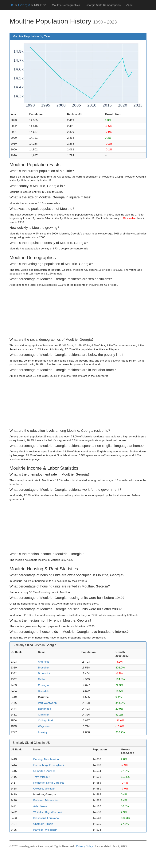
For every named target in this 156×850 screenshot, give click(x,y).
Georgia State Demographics (103, 4)
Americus (43, 661)
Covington (44, 685)
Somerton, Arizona (44, 770)
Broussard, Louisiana (46, 817)
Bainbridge (44, 708)
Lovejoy (42, 732)
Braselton (43, 667)
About (129, 4)
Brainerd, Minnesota (45, 800)
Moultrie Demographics (66, 4)
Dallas (41, 679)
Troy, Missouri (41, 776)
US (12, 5)
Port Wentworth (47, 702)
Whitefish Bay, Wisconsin (48, 812)
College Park (45, 720)
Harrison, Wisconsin (45, 829)
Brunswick (44, 673)
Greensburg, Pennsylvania (49, 765)
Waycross (44, 726)
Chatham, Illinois (43, 823)
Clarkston (43, 714)
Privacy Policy (84, 846)
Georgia (24, 5)
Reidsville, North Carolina (48, 782)
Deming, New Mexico (46, 759)
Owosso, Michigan (44, 788)
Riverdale (43, 691)
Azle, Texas (40, 806)
